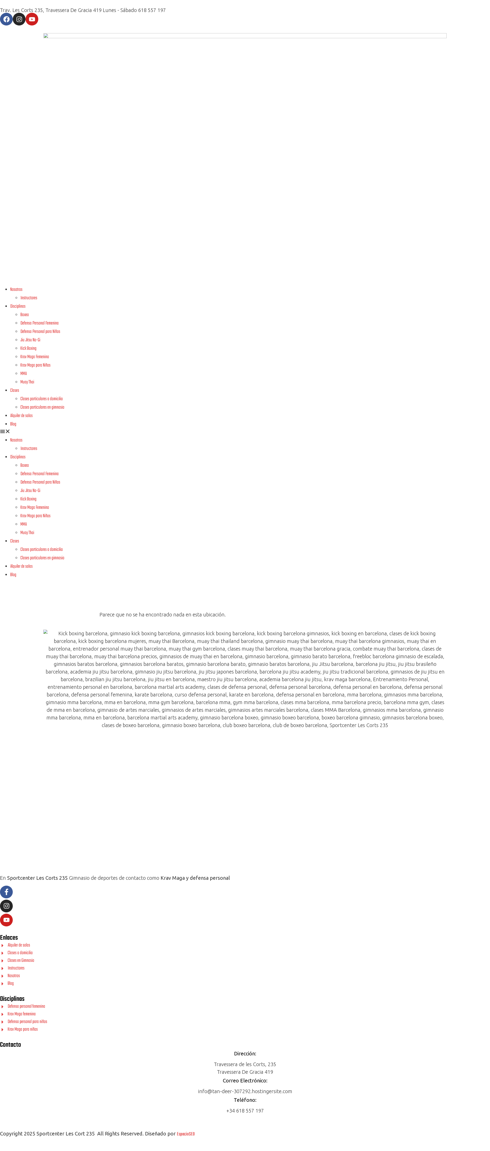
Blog (13, 424)
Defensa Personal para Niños (40, 331)
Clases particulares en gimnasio (42, 407)
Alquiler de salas (21, 416)
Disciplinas (18, 306)
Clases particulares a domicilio (41, 399)
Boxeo (24, 315)
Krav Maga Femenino (34, 357)
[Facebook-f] (6, 892)
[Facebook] (6, 19)
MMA (23, 374)
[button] (245, 432)
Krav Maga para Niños (35, 365)
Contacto (10, 1045)
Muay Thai (27, 382)
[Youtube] (32, 19)
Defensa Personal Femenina (39, 323)
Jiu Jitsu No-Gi (30, 340)
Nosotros (16, 289)
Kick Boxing (28, 348)
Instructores (28, 298)
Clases (14, 390)
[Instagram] (19, 19)
